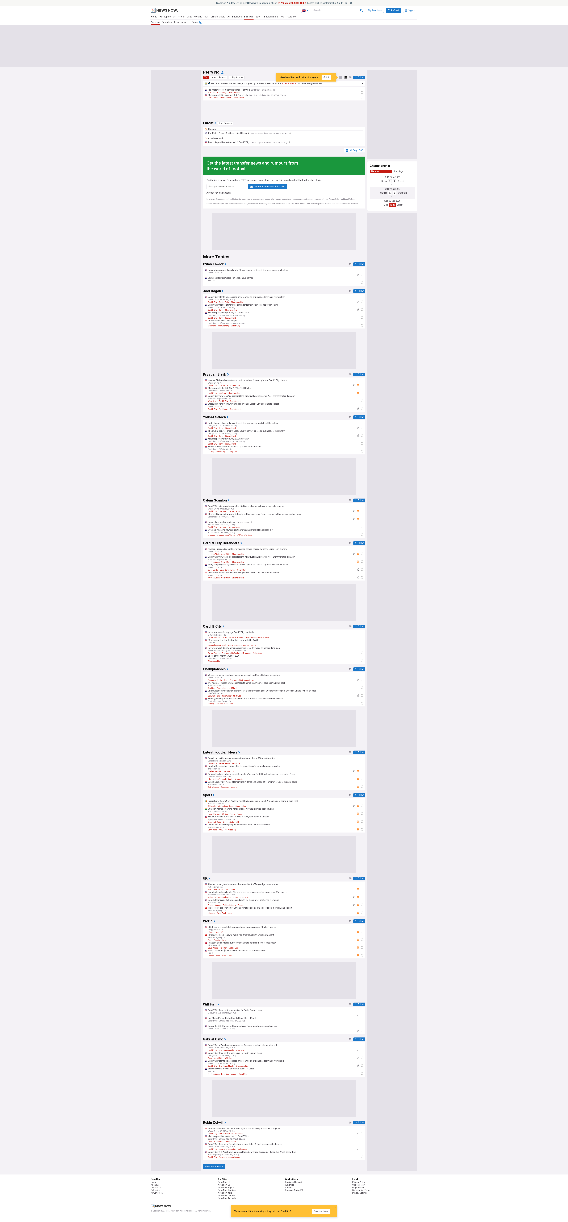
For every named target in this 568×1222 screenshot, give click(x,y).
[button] (237, 77)
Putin (210, 940)
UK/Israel (212, 913)
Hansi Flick (212, 763)
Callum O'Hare (214, 696)
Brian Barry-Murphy (227, 570)
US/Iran (211, 932)
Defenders (167, 22)
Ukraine (198, 16)
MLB (237, 822)
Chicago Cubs (228, 822)
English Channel (214, 905)
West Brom (212, 401)
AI (228, 16)
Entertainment (271, 16)
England (241, 905)
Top (206, 77)
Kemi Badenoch (224, 897)
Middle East (233, 948)
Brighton (211, 688)
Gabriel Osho (224, 302)
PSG (233, 771)
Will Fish (228, 1058)
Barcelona (236, 763)
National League (235, 645)
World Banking (232, 889)
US (222, 932)
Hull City (219, 704)
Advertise (289, 1185)
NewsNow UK (224, 1182)
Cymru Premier (214, 637)
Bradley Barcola (214, 771)
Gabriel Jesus (224, 763)
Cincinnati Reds (214, 822)
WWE (221, 830)
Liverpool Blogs (234, 527)
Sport (258, 16)
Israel (230, 913)
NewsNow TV (157, 1193)
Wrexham (212, 326)
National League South (217, 645)
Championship (234, 92)
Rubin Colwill (213, 98)
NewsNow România (227, 1190)
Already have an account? (219, 192)
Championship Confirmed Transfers (236, 653)
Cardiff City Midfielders (237, 1149)
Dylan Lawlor (180, 22)
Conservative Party (240, 897)
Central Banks (219, 889)
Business (237, 16)
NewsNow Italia (225, 1193)
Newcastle (239, 779)
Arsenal (234, 787)
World (181, 16)
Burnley (211, 704)
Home (154, 16)
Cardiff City (221, 92)
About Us (155, 1185)
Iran (206, 16)
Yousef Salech (238, 98)
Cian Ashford (225, 98)
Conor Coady (213, 680)
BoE (209, 889)
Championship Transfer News (257, 637)
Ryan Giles (228, 704)
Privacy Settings (359, 1193)
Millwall (234, 688)
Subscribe (155, 1190)
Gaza (189, 16)
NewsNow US (224, 1185)
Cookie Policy (358, 1185)
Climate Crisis (218, 16)
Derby (384, 181)
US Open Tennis (228, 814)
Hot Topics (165, 16)
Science (291, 16)
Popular (222, 77)
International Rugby (226, 806)
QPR (386, 205)
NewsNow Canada (226, 1195)
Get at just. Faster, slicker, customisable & (282, 3)
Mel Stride (212, 897)
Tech (282, 16)
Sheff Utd (212, 92)
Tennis (239, 814)
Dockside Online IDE (294, 1190)
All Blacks (212, 806)
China (223, 940)
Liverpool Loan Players (226, 535)
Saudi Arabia (213, 948)
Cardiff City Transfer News (232, 637)
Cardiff (401, 181)
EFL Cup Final (232, 452)
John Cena (212, 830)
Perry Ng (155, 22)
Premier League (249, 645)
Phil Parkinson (237, 1134)
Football (248, 16)
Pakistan (223, 948)
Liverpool (222, 511)
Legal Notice (349, 199)
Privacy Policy (334, 199)
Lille (209, 779)
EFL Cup (211, 452)
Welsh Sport (258, 653)
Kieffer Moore (224, 1134)
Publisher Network (293, 1182)
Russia (217, 940)
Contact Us (156, 1187)
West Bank (221, 913)
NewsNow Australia (227, 1198)
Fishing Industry (229, 905)
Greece (211, 956)
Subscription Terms (361, 1190)
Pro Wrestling (230, 830)
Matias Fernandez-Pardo (223, 779)
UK (174, 16)
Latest (214, 77)
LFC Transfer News (244, 535)
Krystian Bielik (214, 554)
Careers (289, 1187)
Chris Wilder (226, 696)
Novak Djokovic (214, 814)
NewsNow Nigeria (226, 1187)
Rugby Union (240, 806)
